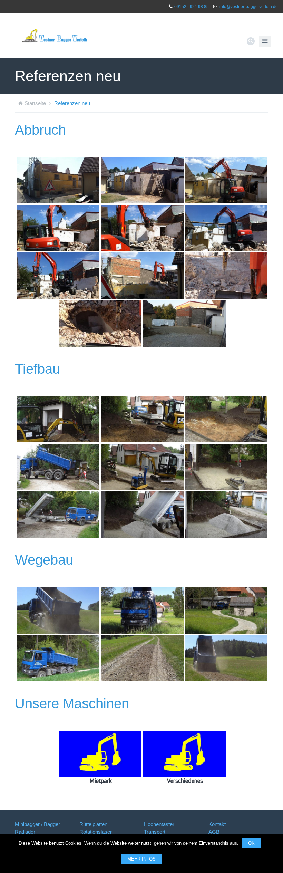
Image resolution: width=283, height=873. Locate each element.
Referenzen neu (72, 103)
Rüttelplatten (93, 824)
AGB (213, 832)
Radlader (25, 832)
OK (251, 843)
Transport (154, 832)
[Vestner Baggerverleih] (54, 35)
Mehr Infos (141, 859)
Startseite (35, 103)
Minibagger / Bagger (37, 824)
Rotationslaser (95, 832)
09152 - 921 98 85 (191, 6)
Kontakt (217, 824)
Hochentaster (159, 824)
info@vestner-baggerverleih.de (248, 6)
